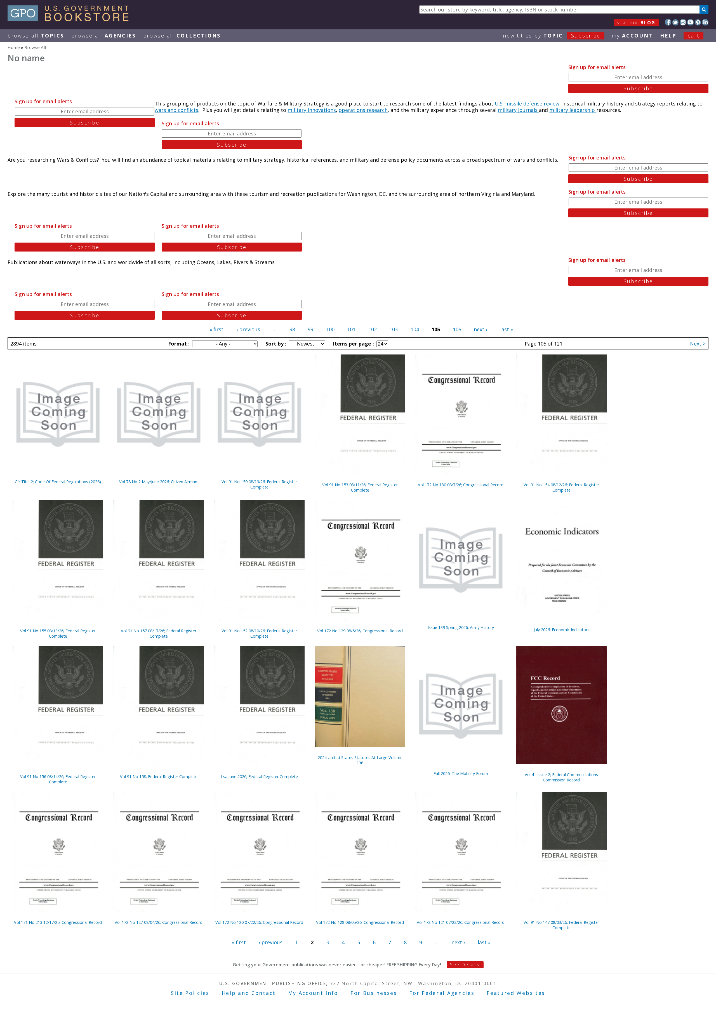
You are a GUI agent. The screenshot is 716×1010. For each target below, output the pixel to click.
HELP (668, 35)
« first (216, 329)
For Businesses (373, 993)
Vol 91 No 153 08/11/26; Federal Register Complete (360, 487)
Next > (698, 343)
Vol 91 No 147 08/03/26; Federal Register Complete (561, 925)
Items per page (353, 343)
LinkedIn (705, 22)
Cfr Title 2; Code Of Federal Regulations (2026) (58, 481)
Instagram (683, 22)
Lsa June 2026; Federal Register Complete (259, 776)
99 (310, 329)
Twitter (675, 22)
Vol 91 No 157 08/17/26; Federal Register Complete (158, 633)
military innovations (312, 110)
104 (415, 329)
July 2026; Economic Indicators (561, 629)
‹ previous (248, 329)
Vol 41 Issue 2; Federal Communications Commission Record (561, 777)
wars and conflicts (176, 110)
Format (178, 343)
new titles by (551, 35)
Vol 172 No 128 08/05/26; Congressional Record (360, 922)
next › (480, 329)
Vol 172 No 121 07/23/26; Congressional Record (461, 922)
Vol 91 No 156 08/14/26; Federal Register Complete (58, 779)
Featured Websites (516, 993)
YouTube (690, 22)
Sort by (275, 343)
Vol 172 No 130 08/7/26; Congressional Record (460, 484)
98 (292, 329)
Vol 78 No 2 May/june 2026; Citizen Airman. (158, 481)
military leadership (572, 110)
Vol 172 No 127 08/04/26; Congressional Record (158, 922)
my (632, 35)
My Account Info (313, 993)
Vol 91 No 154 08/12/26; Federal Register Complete (561, 487)
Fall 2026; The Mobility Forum (461, 773)
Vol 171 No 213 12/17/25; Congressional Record (58, 922)
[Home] (71, 19)
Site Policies (190, 993)
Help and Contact (249, 993)
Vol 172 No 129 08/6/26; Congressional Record (360, 630)
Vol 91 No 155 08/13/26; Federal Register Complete (58, 633)
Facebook (668, 22)
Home (14, 47)
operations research (363, 110)
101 (351, 329)
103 (393, 329)
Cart (693, 35)
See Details (465, 965)
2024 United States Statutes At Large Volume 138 (360, 760)
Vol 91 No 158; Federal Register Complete (158, 776)
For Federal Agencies (441, 993)
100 (330, 329)
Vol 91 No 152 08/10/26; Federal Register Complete (259, 633)
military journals (518, 110)
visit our (636, 23)
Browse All (36, 35)
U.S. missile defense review (527, 103)
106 (457, 329)
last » (506, 329)
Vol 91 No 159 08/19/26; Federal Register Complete (259, 484)
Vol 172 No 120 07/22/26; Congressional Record (259, 922)
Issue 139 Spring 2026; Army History (461, 627)
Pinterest (698, 22)
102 (372, 329)
